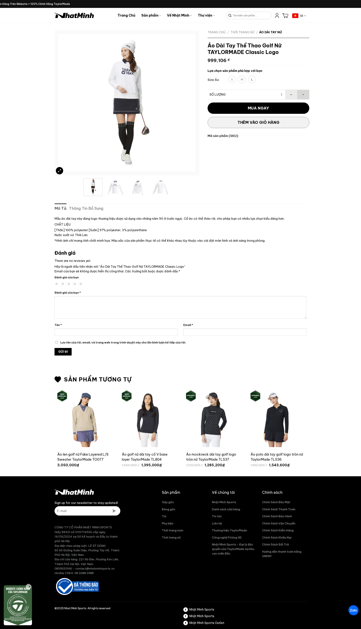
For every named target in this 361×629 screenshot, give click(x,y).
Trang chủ (217, 32)
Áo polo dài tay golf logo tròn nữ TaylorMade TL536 (277, 456)
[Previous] (65, 103)
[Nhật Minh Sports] (83, 15)
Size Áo (213, 79)
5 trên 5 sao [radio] (81, 284)
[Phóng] (59, 170)
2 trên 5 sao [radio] (63, 284)
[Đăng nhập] (277, 15)
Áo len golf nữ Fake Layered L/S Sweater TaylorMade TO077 (82, 456)
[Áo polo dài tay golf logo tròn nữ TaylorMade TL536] (277, 417)
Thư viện (205, 15)
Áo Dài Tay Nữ (270, 32)
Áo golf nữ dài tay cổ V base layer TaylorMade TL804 (145, 456)
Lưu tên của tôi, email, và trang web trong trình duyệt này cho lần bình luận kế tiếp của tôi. (123, 342)
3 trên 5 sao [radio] (69, 284)
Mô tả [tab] (60, 208)
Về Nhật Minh (178, 15)
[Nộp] (230, 16)
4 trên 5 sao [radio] (75, 284)
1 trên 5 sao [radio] (57, 284)
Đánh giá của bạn (67, 277)
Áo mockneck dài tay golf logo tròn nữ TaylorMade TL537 (211, 456)
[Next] (187, 103)
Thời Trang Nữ (242, 32)
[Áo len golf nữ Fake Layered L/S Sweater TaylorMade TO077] (84, 417)
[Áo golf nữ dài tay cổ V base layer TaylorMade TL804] (148, 417)
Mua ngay (258, 108)
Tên (58, 325)
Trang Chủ (126, 15)
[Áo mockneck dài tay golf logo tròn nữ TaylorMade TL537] (212, 417)
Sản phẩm (150, 15)
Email (188, 325)
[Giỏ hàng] (285, 15)
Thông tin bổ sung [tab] (86, 208)
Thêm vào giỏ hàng (258, 122)
